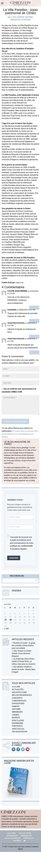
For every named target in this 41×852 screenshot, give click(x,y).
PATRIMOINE (26, 20)
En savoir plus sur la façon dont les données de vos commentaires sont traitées (20, 434)
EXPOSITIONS (18, 704)
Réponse (34, 308)
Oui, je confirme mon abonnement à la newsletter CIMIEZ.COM (19, 390)
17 (6, 620)
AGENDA (17, 841)
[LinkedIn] (18, 749)
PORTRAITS (17, 726)
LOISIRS (15, 715)
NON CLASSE (18, 720)
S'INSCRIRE (13, 558)
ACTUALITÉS (17, 689)
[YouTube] (27, 749)
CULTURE (11, 833)
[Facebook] (13, 749)
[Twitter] (23, 749)
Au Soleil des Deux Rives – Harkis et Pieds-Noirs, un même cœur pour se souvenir (24, 661)
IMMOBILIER (15, 20)
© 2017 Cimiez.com (9, 847)
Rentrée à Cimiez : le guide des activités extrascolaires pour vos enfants (23, 645)
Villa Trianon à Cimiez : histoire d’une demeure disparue (22, 653)
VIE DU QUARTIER (12, 838)
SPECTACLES (18, 729)
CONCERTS (17, 698)
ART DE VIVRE (25, 833)
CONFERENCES (19, 701)
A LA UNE (16, 687)
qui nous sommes (24, 847)
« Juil (6, 628)
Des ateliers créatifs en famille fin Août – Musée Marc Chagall (23, 669)
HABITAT (21, 17)
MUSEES (16, 718)
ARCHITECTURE (19, 692)
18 (11, 620)
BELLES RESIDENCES (22, 695)
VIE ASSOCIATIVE (19, 732)
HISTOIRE (29, 17)
